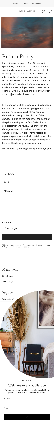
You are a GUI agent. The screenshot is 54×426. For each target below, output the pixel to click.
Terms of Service (17, 247)
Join (27, 417)
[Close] (49, 305)
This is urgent (12, 228)
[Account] (43, 11)
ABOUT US (8, 281)
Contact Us (8, 299)
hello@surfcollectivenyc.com (20, 94)
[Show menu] (4, 11)
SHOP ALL (7, 276)
